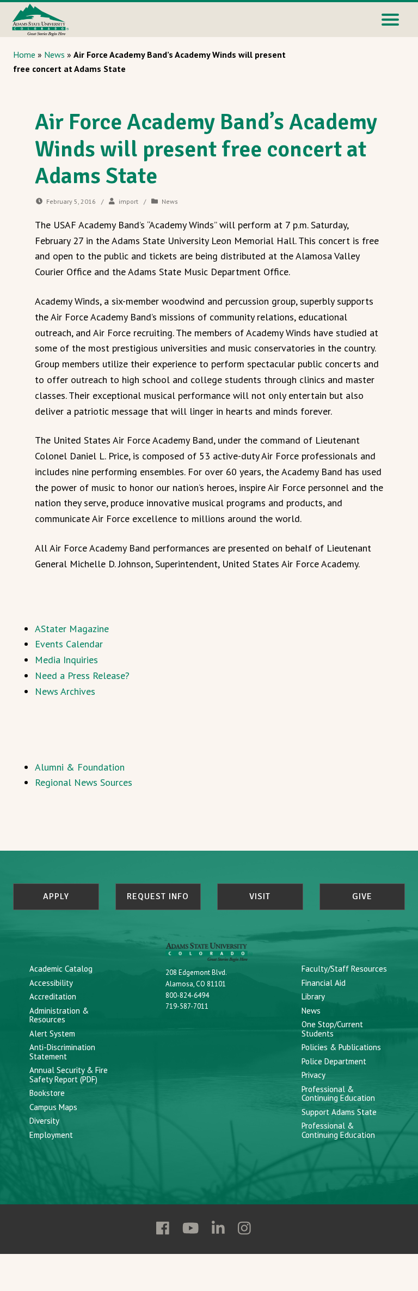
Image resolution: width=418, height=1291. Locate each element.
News (54, 54)
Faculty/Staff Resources (344, 968)
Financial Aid (324, 983)
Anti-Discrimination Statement (62, 1052)
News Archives (65, 691)
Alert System (52, 1033)
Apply (56, 896)
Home (24, 54)
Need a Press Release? (82, 675)
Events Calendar (69, 644)
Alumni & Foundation (80, 767)
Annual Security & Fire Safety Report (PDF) (68, 1074)
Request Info (158, 896)
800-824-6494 (187, 995)
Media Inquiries (66, 659)
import (128, 201)
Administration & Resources (59, 1015)
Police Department (334, 1061)
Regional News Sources (83, 782)
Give (362, 896)
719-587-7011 (186, 1006)
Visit (260, 896)
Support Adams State (339, 1112)
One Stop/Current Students (332, 1029)
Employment (51, 1135)
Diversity (44, 1121)
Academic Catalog (61, 968)
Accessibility (51, 983)
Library (313, 996)
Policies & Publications (341, 1047)
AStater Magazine (72, 628)
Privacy (313, 1075)
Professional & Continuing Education (338, 1094)
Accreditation (52, 996)
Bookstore (47, 1093)
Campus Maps (53, 1107)
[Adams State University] (40, 19)
